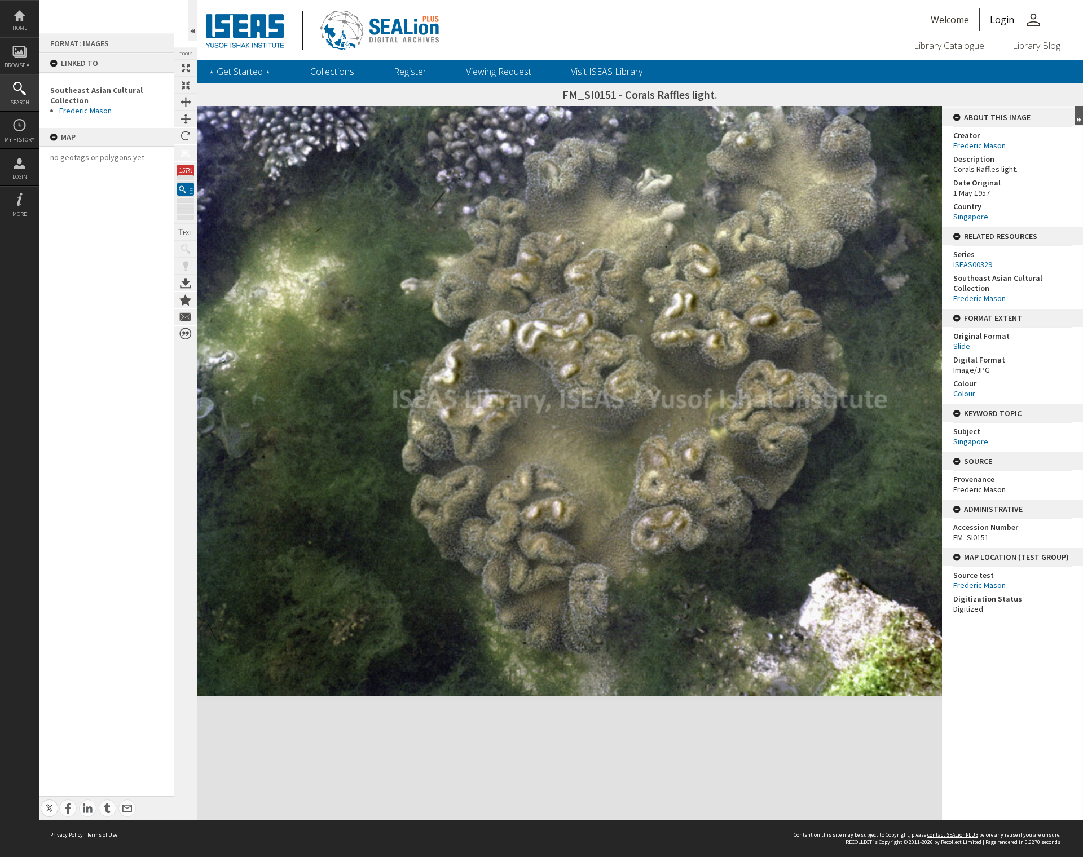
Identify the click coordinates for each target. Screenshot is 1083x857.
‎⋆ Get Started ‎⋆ (240, 71)
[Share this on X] (49, 802)
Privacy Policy (66, 834)
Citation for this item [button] (185, 333)
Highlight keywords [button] (185, 266)
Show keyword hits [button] (185, 249)
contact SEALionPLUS (952, 834)
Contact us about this (185, 316)
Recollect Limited (961, 842)
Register (410, 71)
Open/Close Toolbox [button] (192, 20)
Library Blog (1036, 45)
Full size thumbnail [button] (185, 68)
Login (19, 176)
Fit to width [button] (185, 102)
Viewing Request (498, 71)
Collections (332, 71)
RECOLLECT (859, 842)
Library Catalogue (949, 45)
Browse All (20, 65)
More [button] (19, 214)
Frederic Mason (85, 110)
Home (19, 28)
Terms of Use (102, 834)
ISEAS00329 (972, 264)
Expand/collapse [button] (1079, 115)
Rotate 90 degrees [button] (185, 135)
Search (19, 102)
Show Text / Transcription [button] (185, 232)
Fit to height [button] (185, 119)
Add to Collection (185, 299)
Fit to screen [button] (185, 85)
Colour (964, 393)
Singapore (970, 216)
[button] (185, 189)
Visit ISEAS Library (606, 71)
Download (185, 283)
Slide (961, 346)
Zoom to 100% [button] (185, 152)
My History (19, 139)
